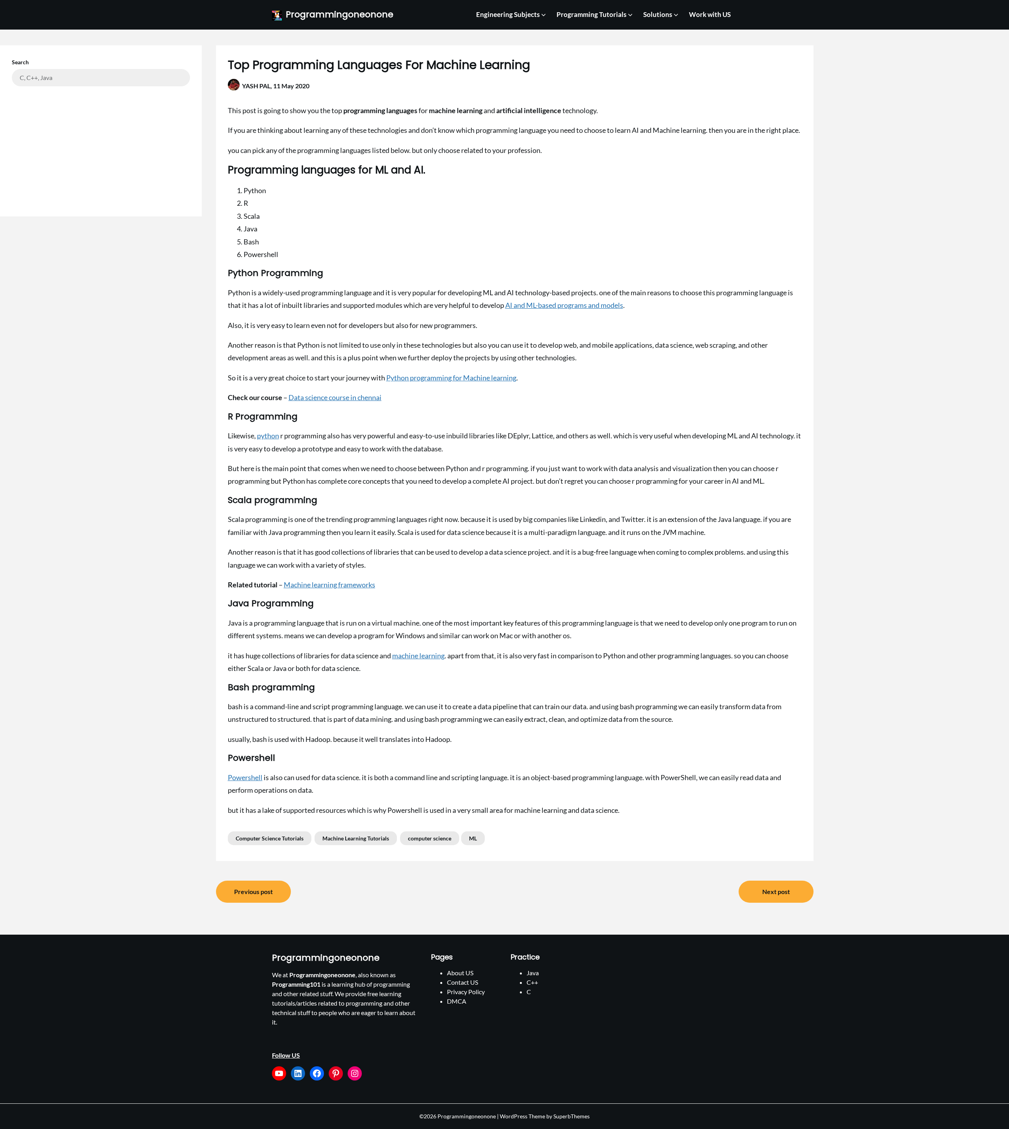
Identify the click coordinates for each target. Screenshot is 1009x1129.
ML (473, 838)
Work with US (710, 14)
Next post (776, 891)
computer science (429, 838)
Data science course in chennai (335, 397)
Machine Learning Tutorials (355, 838)
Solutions (657, 14)
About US (460, 972)
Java (533, 972)
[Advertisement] (101, 145)
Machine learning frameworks (329, 584)
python (268, 435)
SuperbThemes (571, 1116)
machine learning (418, 655)
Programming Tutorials (591, 14)
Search (20, 62)
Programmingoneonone (339, 14)
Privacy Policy (466, 991)
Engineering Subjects (508, 14)
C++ (532, 982)
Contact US (462, 982)
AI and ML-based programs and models (564, 305)
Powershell (245, 777)
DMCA (456, 1001)
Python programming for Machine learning (451, 377)
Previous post (253, 891)
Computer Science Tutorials (269, 838)
